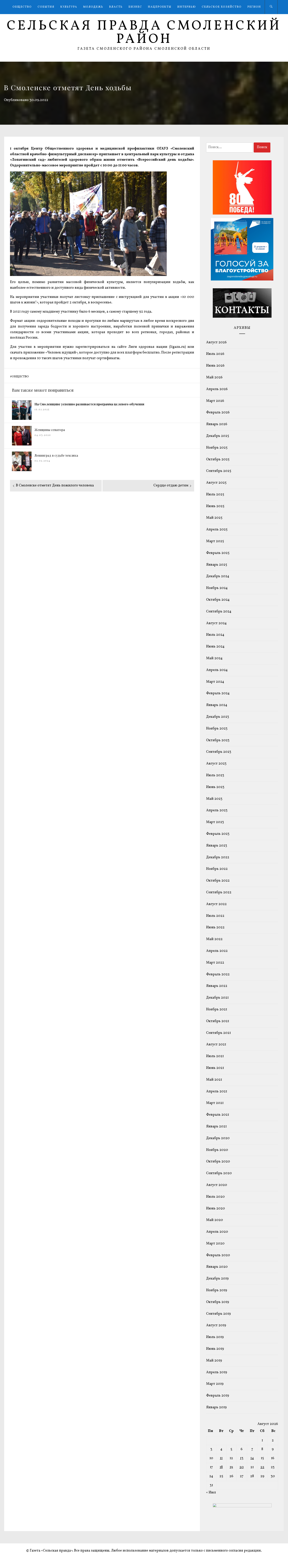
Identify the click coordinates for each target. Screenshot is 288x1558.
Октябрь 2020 (218, 1161)
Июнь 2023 (215, 787)
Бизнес (135, 7)
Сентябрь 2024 (218, 611)
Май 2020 (214, 1220)
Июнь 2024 (215, 646)
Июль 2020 (215, 1196)
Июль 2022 (215, 915)
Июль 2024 (215, 634)
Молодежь (93, 7)
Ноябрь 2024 (217, 588)
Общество (22, 7)
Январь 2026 (216, 424)
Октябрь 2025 (217, 459)
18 (221, 1467)
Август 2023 (216, 763)
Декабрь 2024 (217, 576)
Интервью (186, 7)
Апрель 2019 (216, 1372)
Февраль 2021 (217, 1114)
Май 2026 (214, 377)
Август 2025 (216, 482)
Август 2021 (216, 1044)
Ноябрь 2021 (216, 1009)
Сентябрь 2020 (219, 1173)
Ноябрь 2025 (216, 447)
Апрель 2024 (217, 670)
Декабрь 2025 (217, 436)
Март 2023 (215, 822)
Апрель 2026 (217, 389)
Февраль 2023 (217, 833)
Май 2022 (214, 939)
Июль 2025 (215, 494)
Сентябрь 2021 (218, 1033)
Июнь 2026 (215, 365)
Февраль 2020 (218, 1255)
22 (262, 1467)
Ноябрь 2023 (216, 728)
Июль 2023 (215, 775)
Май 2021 (214, 1079)
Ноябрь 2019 (216, 1290)
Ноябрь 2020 (217, 1150)
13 (241, 1458)
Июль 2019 (215, 1337)
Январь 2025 (216, 564)
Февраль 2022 (218, 974)
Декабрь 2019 (217, 1278)
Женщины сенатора (49, 430)
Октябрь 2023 (217, 740)
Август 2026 (216, 342)
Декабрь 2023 (217, 716)
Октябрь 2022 (218, 880)
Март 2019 (215, 1383)
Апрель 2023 (216, 810)
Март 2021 (215, 1103)
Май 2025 (214, 517)
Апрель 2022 (217, 951)
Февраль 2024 (218, 693)
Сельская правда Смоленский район (144, 33)
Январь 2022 (216, 986)
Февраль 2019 (217, 1395)
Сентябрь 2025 (218, 471)
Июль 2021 (215, 1056)
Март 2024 (215, 681)
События (46, 7)
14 (252, 1458)
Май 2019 (214, 1360)
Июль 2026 (215, 354)
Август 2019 (216, 1325)
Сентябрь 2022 (218, 892)
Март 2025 (215, 541)
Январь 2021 (216, 1126)
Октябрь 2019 (217, 1302)
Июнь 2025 (215, 506)
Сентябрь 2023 (218, 751)
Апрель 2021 (216, 1091)
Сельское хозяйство (222, 7)
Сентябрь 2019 (218, 1313)
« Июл (211, 1492)
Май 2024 (214, 658)
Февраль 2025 (217, 553)
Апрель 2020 (217, 1231)
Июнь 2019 (215, 1348)
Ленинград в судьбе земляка (56, 455)
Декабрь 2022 (217, 857)
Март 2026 (215, 401)
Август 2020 (216, 1185)
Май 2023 (214, 798)
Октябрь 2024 (218, 599)
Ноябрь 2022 (217, 868)
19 (231, 1467)
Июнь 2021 (215, 1068)
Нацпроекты (159, 7)
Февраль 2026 (218, 412)
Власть (116, 7)
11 (221, 1458)
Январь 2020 (217, 1266)
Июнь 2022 (215, 927)
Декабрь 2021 (217, 997)
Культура (68, 7)
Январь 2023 (216, 845)
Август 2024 (216, 623)
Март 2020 (215, 1243)
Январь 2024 (216, 705)
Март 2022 (215, 962)
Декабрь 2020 (218, 1138)
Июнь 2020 (215, 1208)
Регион (254, 7)
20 (241, 1467)
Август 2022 (216, 904)
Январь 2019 (216, 1407)
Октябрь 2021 (217, 1021)
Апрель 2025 (216, 529)
